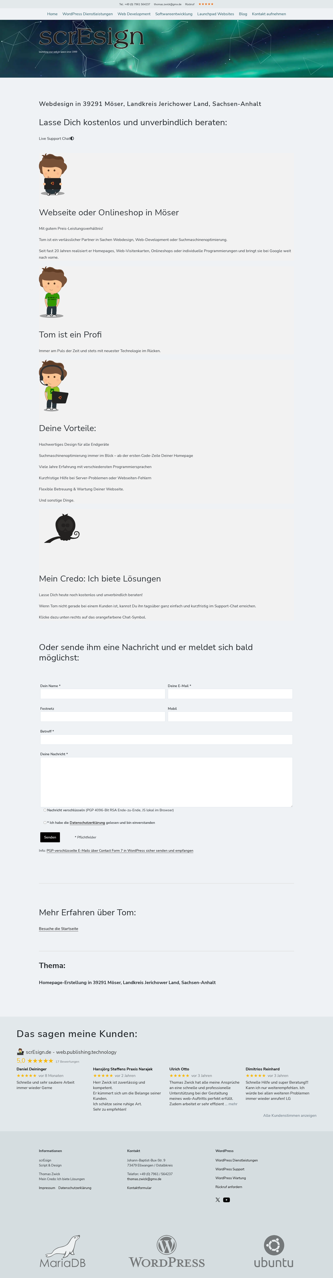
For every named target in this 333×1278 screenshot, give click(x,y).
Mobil (172, 708)
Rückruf (189, 4)
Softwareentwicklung (174, 14)
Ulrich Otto (179, 1069)
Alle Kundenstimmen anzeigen (289, 1115)
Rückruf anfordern (228, 1187)
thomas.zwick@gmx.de (167, 4)
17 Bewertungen (67, 1062)
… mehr (231, 1104)
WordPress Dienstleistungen (87, 14)
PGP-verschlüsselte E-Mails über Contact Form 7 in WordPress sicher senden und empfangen (120, 850)
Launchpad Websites (215, 14)
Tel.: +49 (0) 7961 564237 (134, 4)
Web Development (134, 14)
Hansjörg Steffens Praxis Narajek (123, 1069)
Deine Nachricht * (54, 754)
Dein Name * (50, 686)
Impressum (47, 1188)
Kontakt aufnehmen (269, 14)
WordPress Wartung (230, 1178)
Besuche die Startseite (58, 928)
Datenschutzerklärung (87, 822)
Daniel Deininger (32, 1069)
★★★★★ (206, 4)
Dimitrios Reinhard (263, 1069)
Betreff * (47, 731)
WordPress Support (229, 1169)
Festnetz (47, 708)
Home (52, 14)
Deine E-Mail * (179, 686)
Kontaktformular (139, 1188)
